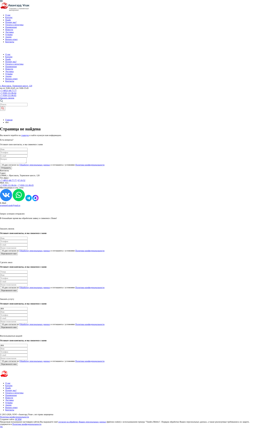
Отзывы (9, 34)
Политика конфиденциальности (14, 417)
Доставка (9, 32)
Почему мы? (11, 22)
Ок (1, 426)
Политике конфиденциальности (26, 424)
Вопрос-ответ (11, 39)
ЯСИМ (18, 419)
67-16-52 (21, 180)
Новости (9, 29)
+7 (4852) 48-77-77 (8, 90)
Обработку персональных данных (34, 165)
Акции (8, 37)
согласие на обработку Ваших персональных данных (82, 422)
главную (25, 135)
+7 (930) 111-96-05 (8, 95)
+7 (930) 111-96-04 (8, 93)
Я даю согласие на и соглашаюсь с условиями (53, 165)
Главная (8, 120)
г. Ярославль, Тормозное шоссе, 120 (16, 86)
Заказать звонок (7, 98)
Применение (11, 27)
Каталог (9, 17)
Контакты (9, 42)
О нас (7, 15)
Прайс (8, 20)
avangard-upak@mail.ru (10, 205)
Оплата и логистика (14, 25)
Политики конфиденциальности (90, 165)
